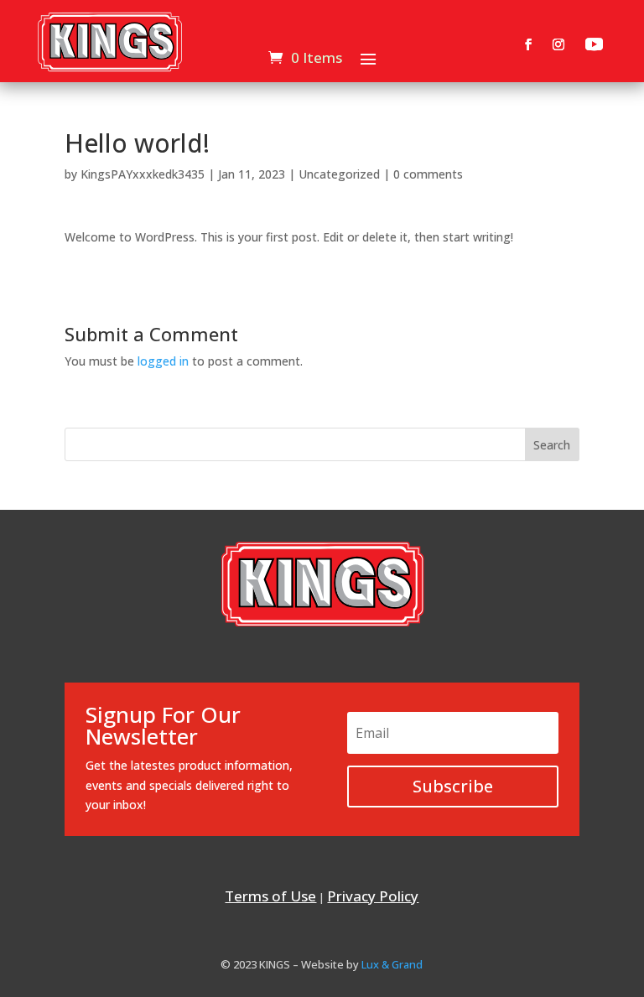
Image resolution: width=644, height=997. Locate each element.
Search (551, 445)
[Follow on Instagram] (558, 44)
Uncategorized (339, 174)
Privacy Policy (372, 896)
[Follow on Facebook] (528, 44)
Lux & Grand (392, 964)
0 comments (428, 174)
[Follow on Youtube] (594, 44)
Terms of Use (270, 896)
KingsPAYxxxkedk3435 (142, 174)
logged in (163, 361)
